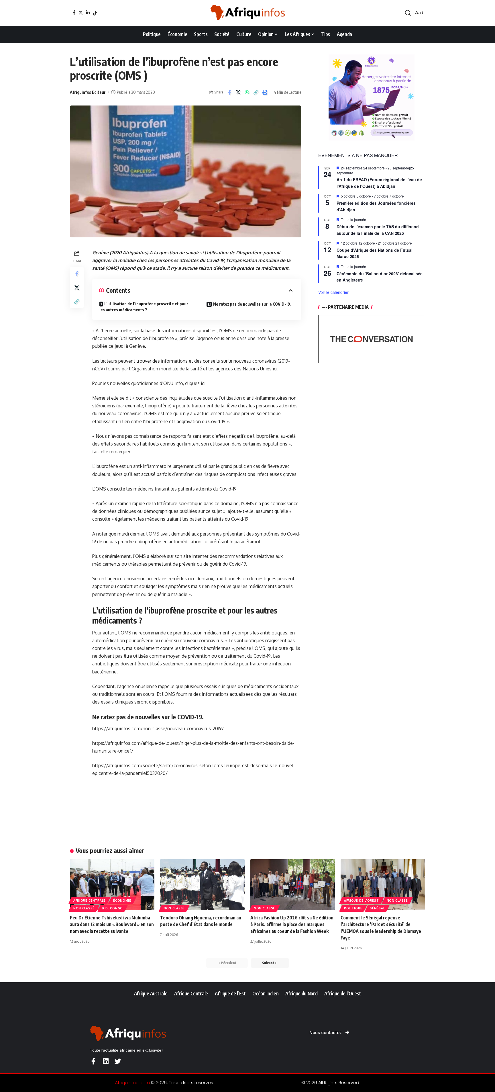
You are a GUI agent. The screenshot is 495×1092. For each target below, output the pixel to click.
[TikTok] (94, 13)
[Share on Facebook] (229, 92)
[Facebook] (74, 12)
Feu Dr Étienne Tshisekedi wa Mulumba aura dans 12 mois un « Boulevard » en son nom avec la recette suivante (112, 924)
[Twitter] (81, 12)
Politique (353, 908)
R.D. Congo (112, 908)
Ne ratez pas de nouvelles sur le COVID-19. (252, 304)
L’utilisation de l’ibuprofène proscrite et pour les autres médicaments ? (143, 306)
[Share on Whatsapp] (247, 92)
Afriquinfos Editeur (88, 92)
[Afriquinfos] (247, 13)
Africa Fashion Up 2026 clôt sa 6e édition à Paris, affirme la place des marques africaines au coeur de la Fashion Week (291, 924)
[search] (408, 13)
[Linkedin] (105, 1061)
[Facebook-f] (93, 1061)
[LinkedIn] (88, 12)
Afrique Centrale (89, 900)
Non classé (84, 908)
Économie (122, 900)
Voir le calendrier (333, 292)
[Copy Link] (256, 92)
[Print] (265, 92)
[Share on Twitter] (238, 92)
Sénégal (377, 908)
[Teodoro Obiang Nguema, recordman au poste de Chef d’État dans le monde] (202, 884)
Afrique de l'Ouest (361, 900)
